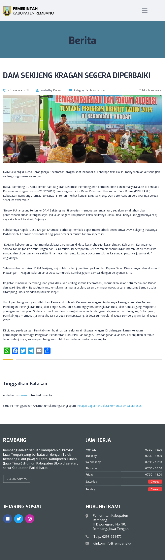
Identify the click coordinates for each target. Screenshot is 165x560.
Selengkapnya (17, 479)
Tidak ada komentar (150, 90)
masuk (23, 395)
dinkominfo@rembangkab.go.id (117, 543)
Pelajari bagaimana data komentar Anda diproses (109, 406)
